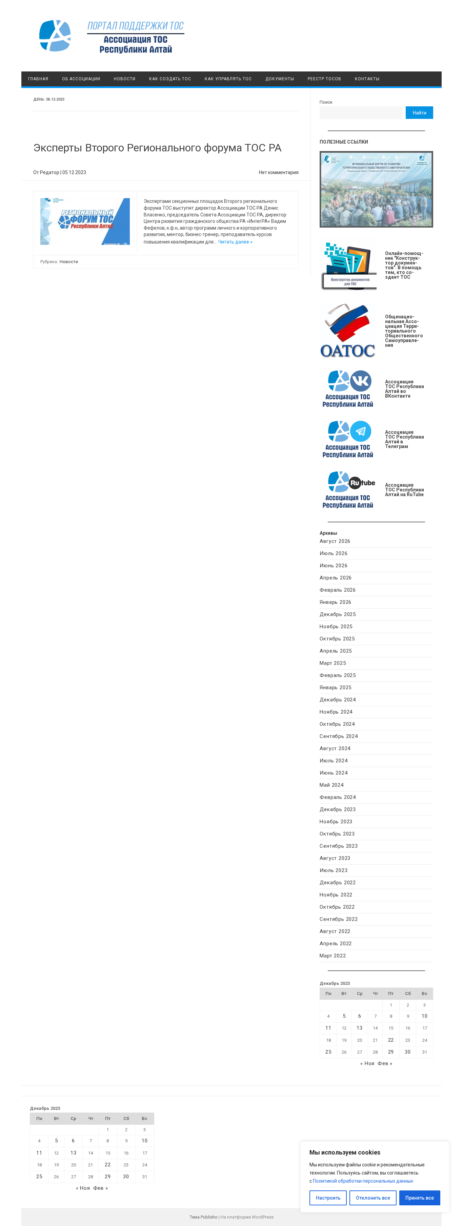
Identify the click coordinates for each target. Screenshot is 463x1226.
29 (391, 1052)
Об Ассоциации (81, 79)
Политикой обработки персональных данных (363, 1181)
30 (408, 1052)
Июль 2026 (333, 553)
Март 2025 (333, 663)
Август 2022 (335, 931)
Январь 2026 (335, 602)
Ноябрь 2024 (336, 712)
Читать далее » (235, 242)
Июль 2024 (333, 761)
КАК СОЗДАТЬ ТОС (170, 79)
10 (425, 1016)
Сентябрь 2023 (339, 846)
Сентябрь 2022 (339, 919)
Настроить (328, 1198)
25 (328, 1052)
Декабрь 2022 (338, 883)
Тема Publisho (204, 1217)
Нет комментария (279, 172)
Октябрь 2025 (337, 639)
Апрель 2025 (336, 651)
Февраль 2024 (338, 797)
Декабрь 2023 (338, 809)
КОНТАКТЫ (367, 79)
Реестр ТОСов (324, 79)
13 (360, 1028)
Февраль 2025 (338, 675)
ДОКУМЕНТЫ (279, 79)
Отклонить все (373, 1198)
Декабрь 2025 (338, 614)
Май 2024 (331, 785)
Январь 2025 (335, 687)
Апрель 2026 (336, 578)
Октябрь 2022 (337, 907)
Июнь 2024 (333, 773)
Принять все (419, 1198)
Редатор (49, 172)
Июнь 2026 (333, 566)
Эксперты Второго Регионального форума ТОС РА (157, 147)
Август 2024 (335, 748)
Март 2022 (333, 956)
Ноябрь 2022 (336, 895)
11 (328, 1028)
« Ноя (367, 1063)
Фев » (385, 1063)
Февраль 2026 (338, 590)
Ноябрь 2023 (336, 822)
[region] (374, 1176)
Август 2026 (335, 541)
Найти (419, 112)
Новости (125, 79)
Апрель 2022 (336, 943)
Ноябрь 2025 (336, 626)
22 (391, 1040)
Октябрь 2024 (337, 724)
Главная (38, 79)
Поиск (326, 102)
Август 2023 (335, 858)
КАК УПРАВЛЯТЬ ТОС (228, 79)
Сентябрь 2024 (339, 736)
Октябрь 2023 (337, 834)
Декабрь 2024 (338, 700)
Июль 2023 (333, 870)
